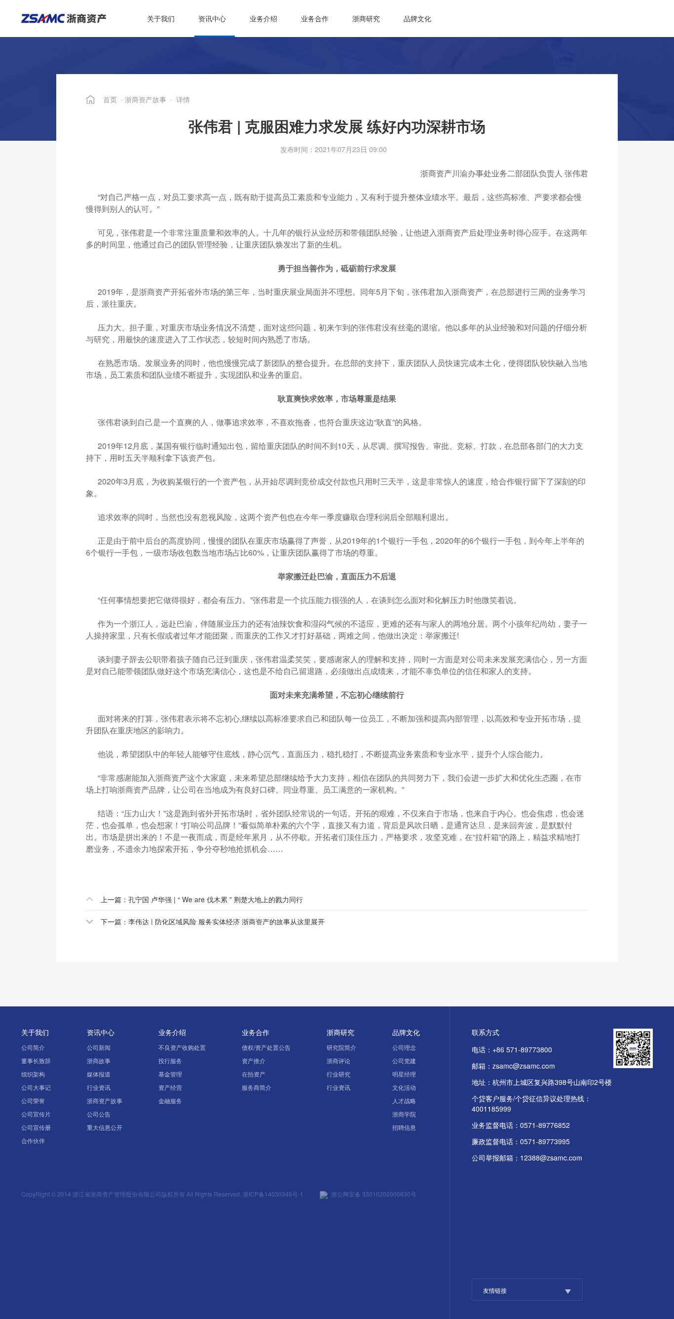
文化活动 (404, 1087)
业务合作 (315, 18)
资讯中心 (212, 18)
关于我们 (161, 18)
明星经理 (404, 1074)
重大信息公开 (104, 1127)
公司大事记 (36, 1087)
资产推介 (253, 1061)
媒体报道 (99, 1074)
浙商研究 (366, 18)
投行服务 (170, 1061)
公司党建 (404, 1061)
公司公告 (99, 1114)
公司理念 (404, 1047)
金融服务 (170, 1101)
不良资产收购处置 (182, 1047)
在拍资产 (253, 1074)
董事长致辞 (36, 1061)
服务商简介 (256, 1087)
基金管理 (170, 1074)
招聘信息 (404, 1127)
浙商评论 (338, 1061)
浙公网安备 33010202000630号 (373, 1194)
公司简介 (33, 1047)
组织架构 (33, 1074)
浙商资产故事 (145, 99)
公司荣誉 (33, 1101)
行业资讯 (99, 1087)
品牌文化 (417, 18)
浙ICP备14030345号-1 (273, 1194)
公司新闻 (99, 1047)
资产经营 (170, 1087)
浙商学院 (404, 1114)
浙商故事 (99, 1061)
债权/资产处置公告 (266, 1047)
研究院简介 (341, 1047)
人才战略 (404, 1101)
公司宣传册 (36, 1127)
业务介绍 (263, 18)
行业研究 (338, 1074)
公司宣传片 (36, 1114)
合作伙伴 (33, 1141)
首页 (110, 99)
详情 (183, 99)
